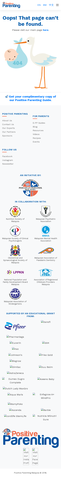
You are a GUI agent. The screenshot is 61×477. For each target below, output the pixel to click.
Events (36, 142)
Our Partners (9, 132)
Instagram (7, 160)
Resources (38, 130)
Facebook (7, 156)
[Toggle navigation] (57, 5)
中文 (51, 5)
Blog (35, 127)
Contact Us (8, 124)
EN (39, 5)
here (45, 30)
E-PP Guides (39, 123)
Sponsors (7, 135)
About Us (7, 120)
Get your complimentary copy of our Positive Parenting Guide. (32, 98)
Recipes (37, 138)
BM (45, 5)
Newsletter (7, 164)
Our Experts (8, 128)
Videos (36, 134)
